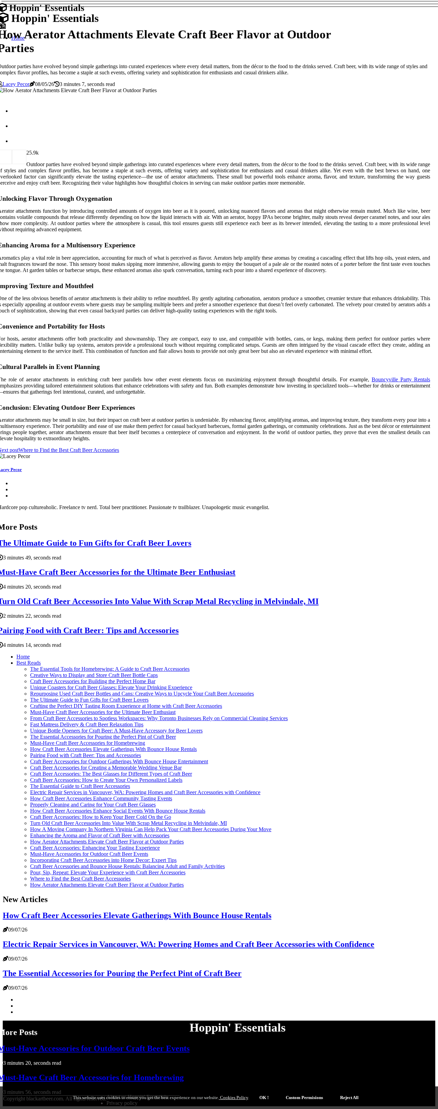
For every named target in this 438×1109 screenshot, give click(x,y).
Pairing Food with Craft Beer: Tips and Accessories (85, 755)
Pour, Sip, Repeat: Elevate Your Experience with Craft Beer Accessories (107, 872)
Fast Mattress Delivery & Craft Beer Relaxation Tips (86, 724)
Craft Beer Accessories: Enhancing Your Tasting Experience (95, 848)
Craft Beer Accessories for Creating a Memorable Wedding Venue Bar (106, 768)
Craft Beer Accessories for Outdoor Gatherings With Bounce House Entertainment (119, 761)
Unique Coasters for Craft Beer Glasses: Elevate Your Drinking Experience (111, 687)
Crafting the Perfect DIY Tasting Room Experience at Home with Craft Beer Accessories (126, 706)
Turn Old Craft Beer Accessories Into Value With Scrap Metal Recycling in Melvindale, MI (128, 823)
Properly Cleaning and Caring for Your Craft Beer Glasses (93, 805)
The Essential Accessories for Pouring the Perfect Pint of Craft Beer (103, 737)
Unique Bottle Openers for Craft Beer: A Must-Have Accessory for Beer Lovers (116, 731)
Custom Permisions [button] (304, 1097)
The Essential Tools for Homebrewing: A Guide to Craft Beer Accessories (110, 669)
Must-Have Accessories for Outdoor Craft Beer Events (89, 854)
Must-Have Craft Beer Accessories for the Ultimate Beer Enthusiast (103, 712)
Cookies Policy (233, 1097)
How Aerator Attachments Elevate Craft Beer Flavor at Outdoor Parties (107, 842)
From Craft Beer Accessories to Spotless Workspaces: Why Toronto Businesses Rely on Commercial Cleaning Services (159, 718)
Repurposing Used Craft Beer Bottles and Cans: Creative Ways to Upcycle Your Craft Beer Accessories (142, 694)
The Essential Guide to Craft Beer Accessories (80, 786)
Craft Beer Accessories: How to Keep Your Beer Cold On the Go (100, 817)
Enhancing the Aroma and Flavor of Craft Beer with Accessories (99, 835)
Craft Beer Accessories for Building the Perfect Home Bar (92, 681)
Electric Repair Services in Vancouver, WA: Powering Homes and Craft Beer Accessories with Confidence (145, 792)
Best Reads (28, 663)
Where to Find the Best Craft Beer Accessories (80, 879)
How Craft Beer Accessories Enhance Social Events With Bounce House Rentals (117, 811)
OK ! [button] (264, 1097)
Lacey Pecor (15, 84)
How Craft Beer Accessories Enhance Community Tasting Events (101, 798)
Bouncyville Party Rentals (401, 379)
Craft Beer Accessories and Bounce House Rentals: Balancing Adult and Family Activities (127, 866)
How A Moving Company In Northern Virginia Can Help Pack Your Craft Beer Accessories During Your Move (150, 829)
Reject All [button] (349, 1097)
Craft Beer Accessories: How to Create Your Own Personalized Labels (106, 780)
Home (23, 657)
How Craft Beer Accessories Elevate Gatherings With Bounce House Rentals (113, 749)
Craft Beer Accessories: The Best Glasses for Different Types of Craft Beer (111, 774)
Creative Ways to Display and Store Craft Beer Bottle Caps (94, 675)
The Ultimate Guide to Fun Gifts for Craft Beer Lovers (89, 700)
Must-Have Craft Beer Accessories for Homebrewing (87, 743)
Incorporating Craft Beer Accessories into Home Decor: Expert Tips (103, 860)
